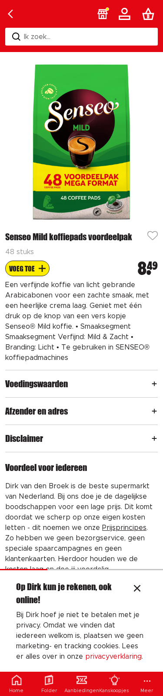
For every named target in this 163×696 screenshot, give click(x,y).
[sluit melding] (137, 589)
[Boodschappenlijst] (150, 14)
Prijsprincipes (124, 527)
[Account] (126, 14)
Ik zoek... (37, 36)
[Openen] (154, 383)
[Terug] (10, 14)
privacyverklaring (113, 656)
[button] (102, 14)
